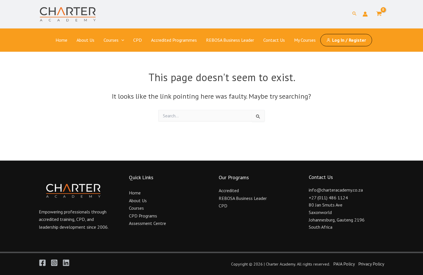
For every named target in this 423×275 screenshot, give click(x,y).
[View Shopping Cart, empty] (379, 14)
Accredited (229, 190)
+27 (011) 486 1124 (328, 197)
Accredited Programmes (174, 40)
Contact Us (274, 40)
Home (61, 40)
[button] (354, 14)
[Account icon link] (365, 14)
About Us (85, 40)
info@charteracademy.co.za (336, 190)
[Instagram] (54, 262)
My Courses (305, 40)
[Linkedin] (66, 262)
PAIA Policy (344, 264)
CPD (137, 40)
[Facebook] (42, 262)
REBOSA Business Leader (230, 40)
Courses (111, 40)
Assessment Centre (147, 223)
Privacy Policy (371, 264)
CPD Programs (143, 216)
